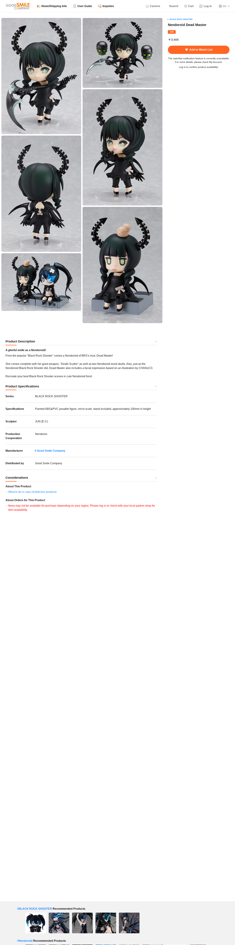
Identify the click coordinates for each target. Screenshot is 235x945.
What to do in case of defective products (32, 491)
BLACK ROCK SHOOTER (181, 19)
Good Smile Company (51, 450)
